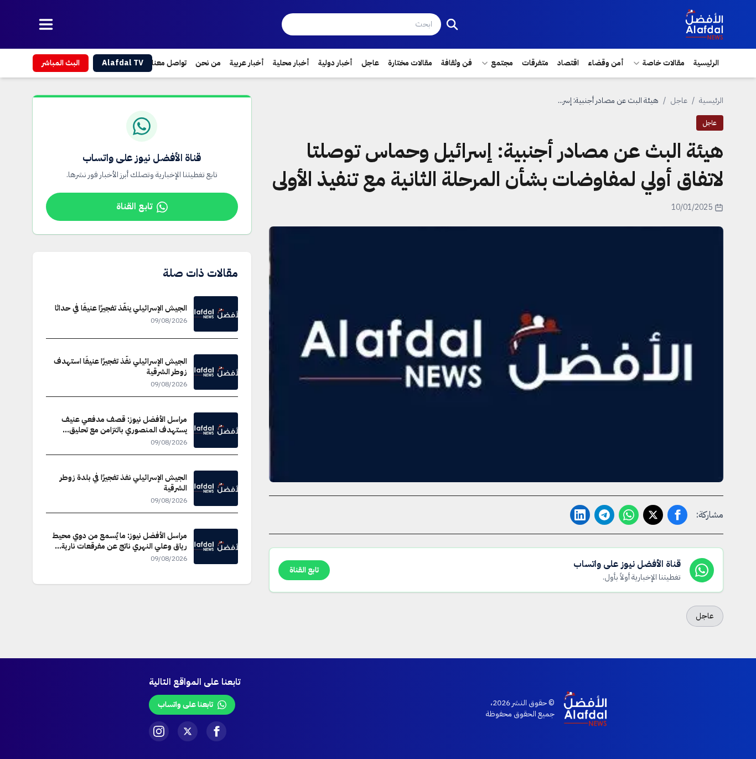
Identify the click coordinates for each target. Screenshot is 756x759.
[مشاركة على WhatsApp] (629, 515)
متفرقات (535, 63)
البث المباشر (61, 63)
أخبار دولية (335, 63)
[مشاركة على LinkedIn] (580, 515)
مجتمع (502, 63)
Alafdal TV (122, 63)
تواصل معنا (169, 63)
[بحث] (452, 24)
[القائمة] (46, 24)
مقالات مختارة (410, 63)
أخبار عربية (247, 63)
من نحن (208, 63)
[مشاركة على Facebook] (677, 515)
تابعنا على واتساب (185, 704)
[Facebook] (216, 731)
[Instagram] (159, 731)
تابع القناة (134, 206)
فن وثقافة (456, 63)
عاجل (370, 63)
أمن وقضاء (606, 63)
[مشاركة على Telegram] (604, 515)
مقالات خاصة (664, 63)
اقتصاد (568, 63)
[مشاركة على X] (653, 515)
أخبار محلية (291, 63)
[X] (188, 731)
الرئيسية (706, 63)
